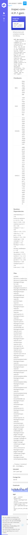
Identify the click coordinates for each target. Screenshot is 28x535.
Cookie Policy (6, 526)
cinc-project (12, 3)
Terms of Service (9, 527)
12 (17, 466)
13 (18, 466)
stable (20, 3)
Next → (22, 466)
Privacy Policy (13, 526)
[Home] (4, 5)
